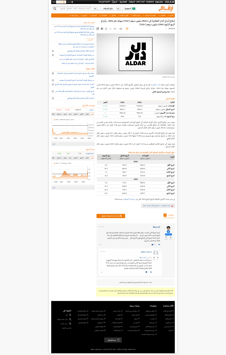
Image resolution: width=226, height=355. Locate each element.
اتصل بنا (152, 319)
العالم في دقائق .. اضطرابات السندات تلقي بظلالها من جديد (76, 59)
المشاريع (84, 15)
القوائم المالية (168, 315)
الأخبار (171, 15)
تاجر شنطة (156, 227)
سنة (70, 114)
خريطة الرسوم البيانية (132, 311)
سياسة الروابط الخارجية (148, 334)
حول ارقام (152, 323)
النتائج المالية (168, 319)
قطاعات (162, 15)
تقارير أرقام (135, 315)
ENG (53, 2)
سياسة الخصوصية (150, 331)
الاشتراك (59, 2)
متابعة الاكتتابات (82, 311)
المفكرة (170, 331)
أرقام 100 (118, 319)
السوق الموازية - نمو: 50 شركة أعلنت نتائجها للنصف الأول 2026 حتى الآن (74, 92)
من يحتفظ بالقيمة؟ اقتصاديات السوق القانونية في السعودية (77, 55)
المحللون (113, 15)
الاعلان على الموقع (150, 311)
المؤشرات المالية (124, 15)
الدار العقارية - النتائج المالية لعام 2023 (156, 206)
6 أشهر (75, 114)
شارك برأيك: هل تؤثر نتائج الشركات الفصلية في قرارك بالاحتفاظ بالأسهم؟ (75, 74)
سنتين (65, 114)
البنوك (136, 319)
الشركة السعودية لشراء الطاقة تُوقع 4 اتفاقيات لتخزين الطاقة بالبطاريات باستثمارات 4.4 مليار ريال (76, 45)
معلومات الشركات (150, 15)
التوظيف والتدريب (150, 315)
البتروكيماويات (134, 327)
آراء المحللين (100, 323)
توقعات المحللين (99, 327)
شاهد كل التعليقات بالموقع (110, 216)
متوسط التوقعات (129, 199)
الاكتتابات (104, 15)
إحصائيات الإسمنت (132, 331)
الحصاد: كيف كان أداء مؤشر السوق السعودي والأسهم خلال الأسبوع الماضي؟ (74, 85)
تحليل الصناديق (82, 319)
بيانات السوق (117, 311)
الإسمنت (135, 323)
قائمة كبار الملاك (167, 311)
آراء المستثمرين (168, 327)
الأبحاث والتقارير (99, 331)
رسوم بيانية (74, 15)
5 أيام (87, 114)
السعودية (128, 8)
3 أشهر (81, 114)
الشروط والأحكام (150, 327)
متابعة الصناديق (82, 315)
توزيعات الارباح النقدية (97, 319)
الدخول (69, 2)
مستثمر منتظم (146, 252)
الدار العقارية (155, 85)
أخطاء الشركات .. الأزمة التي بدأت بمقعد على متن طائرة (78, 63)
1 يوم (92, 114)
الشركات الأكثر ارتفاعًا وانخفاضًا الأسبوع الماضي (80, 51)
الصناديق (94, 15)
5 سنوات (59, 114)
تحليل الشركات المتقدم (97, 311)
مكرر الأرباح (169, 323)
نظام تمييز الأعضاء (66, 328)
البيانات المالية (136, 15)
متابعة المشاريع (83, 323)
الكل (53, 114)
